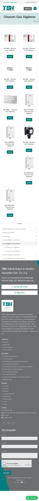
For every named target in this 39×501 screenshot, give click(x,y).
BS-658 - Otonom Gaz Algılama (29, 143)
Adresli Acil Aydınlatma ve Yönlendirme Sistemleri (17, 377)
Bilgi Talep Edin (7, 379)
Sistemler (5, 391)
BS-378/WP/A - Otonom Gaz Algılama (10, 144)
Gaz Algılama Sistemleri (11, 244)
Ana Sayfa (6, 386)
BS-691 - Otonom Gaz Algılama (29, 49)
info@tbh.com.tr (7, 417)
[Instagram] (13, 423)
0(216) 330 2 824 (20, 287)
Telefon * (4, 443)
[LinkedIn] (8, 423)
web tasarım (19, 480)
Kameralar (6, 236)
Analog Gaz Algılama (12, 247)
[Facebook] (4, 423)
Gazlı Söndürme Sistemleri (11, 255)
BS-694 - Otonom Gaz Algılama (10, 80)
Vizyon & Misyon (7, 347)
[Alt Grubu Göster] (36, 229)
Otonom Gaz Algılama (13, 251)
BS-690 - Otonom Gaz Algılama (10, 49)
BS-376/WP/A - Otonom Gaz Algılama (10, 207)
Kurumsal (5, 342)
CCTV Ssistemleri (8, 359)
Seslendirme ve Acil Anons (10, 356)
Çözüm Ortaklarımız (8, 394)
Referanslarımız (7, 350)
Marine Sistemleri (8, 232)
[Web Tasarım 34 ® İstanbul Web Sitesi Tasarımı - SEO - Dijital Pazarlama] (19, 482)
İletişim (5, 404)
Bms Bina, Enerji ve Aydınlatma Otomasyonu (15, 361)
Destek (5, 401)
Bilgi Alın (20, 292)
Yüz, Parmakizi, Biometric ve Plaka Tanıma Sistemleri (18, 366)
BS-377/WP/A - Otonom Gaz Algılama (29, 111)
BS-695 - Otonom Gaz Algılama (29, 80)
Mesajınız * (5, 451)
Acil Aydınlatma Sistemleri (11, 240)
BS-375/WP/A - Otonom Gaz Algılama (29, 174)
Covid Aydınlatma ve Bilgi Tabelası (14, 258)
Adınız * (4, 435)
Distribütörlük (7, 396)
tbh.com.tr (6, 415)
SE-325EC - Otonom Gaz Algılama (10, 110)
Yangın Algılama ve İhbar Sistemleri (14, 229)
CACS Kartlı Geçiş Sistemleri (11, 364)
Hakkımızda (6, 345)
